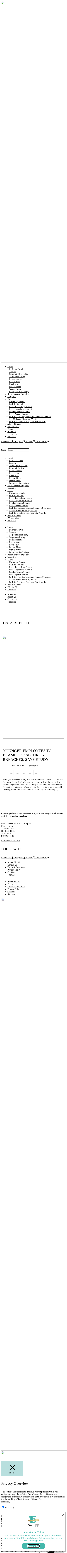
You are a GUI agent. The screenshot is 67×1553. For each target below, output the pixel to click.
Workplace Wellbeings (19, 391)
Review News (15, 386)
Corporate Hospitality (18, 374)
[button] (33, 444)
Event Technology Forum (20, 406)
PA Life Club (13, 426)
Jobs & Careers (14, 424)
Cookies (10, 872)
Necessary (9, 1507)
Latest (10, 366)
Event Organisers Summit (20, 409)
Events (10, 399)
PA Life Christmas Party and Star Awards (27, 421)
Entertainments (15, 379)
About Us (11, 431)
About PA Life (13, 862)
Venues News (15, 389)
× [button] (63, 1514)
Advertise (11, 429)
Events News (14, 381)
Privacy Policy (13, 870)
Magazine (11, 396)
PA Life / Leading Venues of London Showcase (30, 416)
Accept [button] (51, 1552)
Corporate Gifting (17, 376)
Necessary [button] (5, 1502)
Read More (59, 1552)
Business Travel (16, 369)
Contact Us (12, 434)
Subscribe (11, 436)
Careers (12, 371)
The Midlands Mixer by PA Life (23, 419)
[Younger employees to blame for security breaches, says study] (11, 772)
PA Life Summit (16, 404)
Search (4, 450)
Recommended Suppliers (18, 394)
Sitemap (11, 875)
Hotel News (14, 384)
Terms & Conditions (16, 867)
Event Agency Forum (18, 414)
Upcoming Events (17, 401)
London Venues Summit (19, 411)
